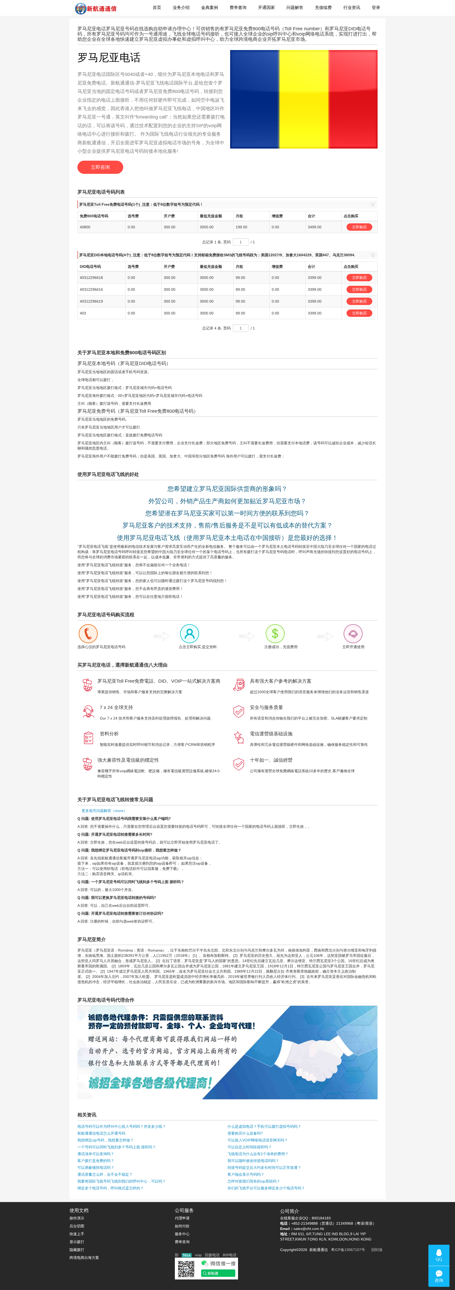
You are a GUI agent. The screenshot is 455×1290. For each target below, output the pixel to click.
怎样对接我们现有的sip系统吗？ (254, 1181)
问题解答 (294, 7)
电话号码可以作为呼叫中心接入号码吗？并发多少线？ (121, 1126)
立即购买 (359, 227)
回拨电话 (212, 1255)
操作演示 (77, 1218)
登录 (376, 7)
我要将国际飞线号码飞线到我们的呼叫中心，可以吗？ (121, 1181)
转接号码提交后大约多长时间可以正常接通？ (264, 1167)
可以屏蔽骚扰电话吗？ (95, 1167)
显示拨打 (77, 1242)
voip (198, 1255)
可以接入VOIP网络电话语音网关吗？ (258, 1140)
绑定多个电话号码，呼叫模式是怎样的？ (110, 1188)
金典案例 (209, 7)
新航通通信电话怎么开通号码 (101, 1133)
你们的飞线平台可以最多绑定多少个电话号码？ (266, 1188)
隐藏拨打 (77, 1250)
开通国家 (266, 7)
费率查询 (238, 7)
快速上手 (77, 1234)
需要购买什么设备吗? (245, 1133)
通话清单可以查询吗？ (95, 1154)
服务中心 (182, 1234)
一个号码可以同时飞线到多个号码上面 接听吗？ (116, 1147)
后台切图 (77, 1226)
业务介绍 (181, 7)
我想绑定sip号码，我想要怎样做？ (105, 1140)
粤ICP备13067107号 (347, 1250)
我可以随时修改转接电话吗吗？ (253, 1161)
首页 (157, 7)
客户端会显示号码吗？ (246, 1174)
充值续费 (323, 7)
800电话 (229, 1255)
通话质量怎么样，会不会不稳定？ (105, 1174)
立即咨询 (100, 167)
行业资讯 (351, 7)
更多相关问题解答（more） (102, 811)
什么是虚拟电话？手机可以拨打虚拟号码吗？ (264, 1126)
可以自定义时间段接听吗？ (250, 1147)
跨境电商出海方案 (84, 1257)
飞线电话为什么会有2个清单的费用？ (258, 1154)
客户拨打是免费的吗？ (95, 1161)
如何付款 (182, 1226)
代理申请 (182, 1218)
